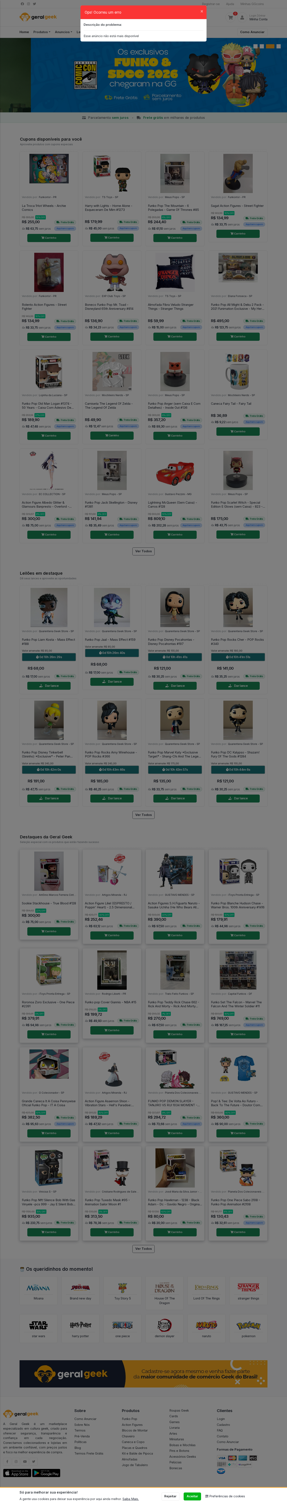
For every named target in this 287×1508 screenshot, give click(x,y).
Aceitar (192, 1496)
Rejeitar (170, 1496)
